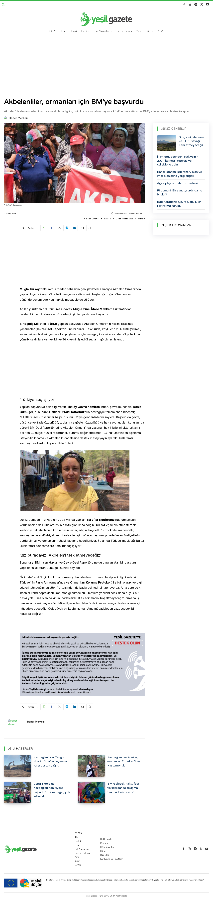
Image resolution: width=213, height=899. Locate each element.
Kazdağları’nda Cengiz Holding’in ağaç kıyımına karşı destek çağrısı (50, 761)
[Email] (82, 228)
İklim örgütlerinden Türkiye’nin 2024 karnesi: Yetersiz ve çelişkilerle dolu (177, 160)
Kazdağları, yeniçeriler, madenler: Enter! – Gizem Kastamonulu (124, 761)
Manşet (141, 219)
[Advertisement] (106, 61)
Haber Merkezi (18, 118)
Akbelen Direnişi (91, 219)
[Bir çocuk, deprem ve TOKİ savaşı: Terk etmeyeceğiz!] (166, 143)
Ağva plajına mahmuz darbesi (177, 183)
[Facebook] (184, 4)
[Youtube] (208, 4)
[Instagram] (190, 4)
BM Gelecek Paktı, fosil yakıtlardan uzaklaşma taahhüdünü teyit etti (123, 788)
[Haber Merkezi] (6, 118)
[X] (202, 4)
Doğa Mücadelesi (124, 219)
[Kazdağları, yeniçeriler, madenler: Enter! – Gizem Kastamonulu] (91, 766)
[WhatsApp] (43, 228)
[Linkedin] (74, 228)
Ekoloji (107, 219)
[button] (3, 5)
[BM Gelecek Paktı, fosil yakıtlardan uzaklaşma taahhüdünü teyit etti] (91, 792)
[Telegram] (196, 4)
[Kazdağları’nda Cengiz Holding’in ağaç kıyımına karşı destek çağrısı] (17, 766)
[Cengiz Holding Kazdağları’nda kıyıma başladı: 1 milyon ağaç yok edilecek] (17, 792)
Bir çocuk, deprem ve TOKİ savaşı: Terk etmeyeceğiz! (191, 141)
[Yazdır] (89, 228)
